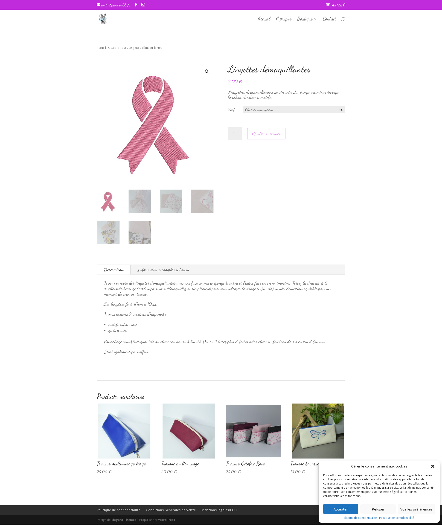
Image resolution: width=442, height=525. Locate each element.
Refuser (378, 509)
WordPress (166, 520)
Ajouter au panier (266, 133)
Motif (231, 110)
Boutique (304, 19)
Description (113, 269)
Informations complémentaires (163, 269)
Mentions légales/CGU (219, 510)
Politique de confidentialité (359, 518)
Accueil (264, 19)
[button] (432, 466)
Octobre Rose (117, 48)
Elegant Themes (123, 520)
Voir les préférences (416, 509)
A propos (283, 19)
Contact (329, 19)
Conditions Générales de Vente (171, 510)
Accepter (341, 509)
